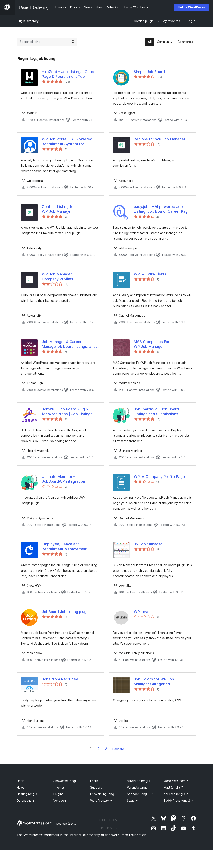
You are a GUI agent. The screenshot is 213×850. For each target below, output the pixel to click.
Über (20, 781)
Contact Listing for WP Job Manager (58, 209)
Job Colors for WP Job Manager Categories (154, 681)
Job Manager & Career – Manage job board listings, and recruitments (69, 344)
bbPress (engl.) (176, 794)
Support (96, 787)
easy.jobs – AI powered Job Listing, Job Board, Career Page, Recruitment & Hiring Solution (162, 209)
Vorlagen (59, 800)
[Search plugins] (73, 42)
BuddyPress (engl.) (179, 800)
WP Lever (142, 611)
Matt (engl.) (173, 787)
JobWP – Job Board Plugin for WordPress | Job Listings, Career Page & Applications (68, 411)
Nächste (118, 749)
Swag (132, 800)
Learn (94, 781)
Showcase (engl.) (65, 781)
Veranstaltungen (138, 787)
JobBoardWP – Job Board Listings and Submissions (156, 411)
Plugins (58, 794)
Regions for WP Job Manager (159, 139)
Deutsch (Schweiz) (68, 823)
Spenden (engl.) (140, 794)
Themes (59, 787)
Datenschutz (25, 800)
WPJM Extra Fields (150, 274)
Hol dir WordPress (191, 7)
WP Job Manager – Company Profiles (58, 276)
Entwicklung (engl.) (103, 794)
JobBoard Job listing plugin (65, 611)
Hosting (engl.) (27, 794)
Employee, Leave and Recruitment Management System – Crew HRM (65, 546)
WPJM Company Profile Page (159, 476)
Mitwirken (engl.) (138, 781)
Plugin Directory (28, 21)
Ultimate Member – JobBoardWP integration (63, 479)
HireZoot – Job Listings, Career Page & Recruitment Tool (69, 74)
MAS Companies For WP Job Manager (152, 344)
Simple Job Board (149, 72)
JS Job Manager (148, 544)
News (20, 787)
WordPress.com (176, 781)
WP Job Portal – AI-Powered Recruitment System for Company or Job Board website (70, 142)
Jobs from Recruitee (60, 679)
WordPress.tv (101, 800)
